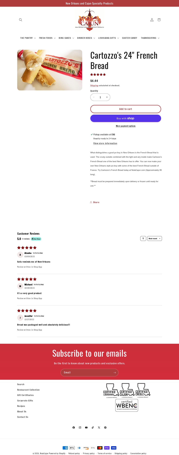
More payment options (126, 126)
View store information (105, 143)
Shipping (94, 85)
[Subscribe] (114, 372)
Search (20, 384)
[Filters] (143, 238)
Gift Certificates (25, 395)
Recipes (21, 406)
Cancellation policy (138, 453)
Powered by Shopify (57, 453)
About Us (21, 411)
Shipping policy (121, 453)
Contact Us (22, 416)
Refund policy (74, 453)
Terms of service (105, 453)
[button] (20, 19)
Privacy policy (89, 453)
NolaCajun (44, 453)
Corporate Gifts (25, 400)
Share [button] (96, 202)
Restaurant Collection (28, 389)
